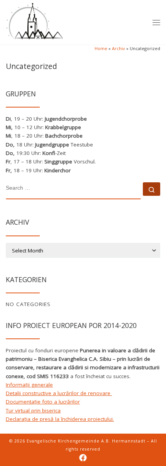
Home (101, 48)
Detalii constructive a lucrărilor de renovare (59, 393)
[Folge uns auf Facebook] (83, 457)
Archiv (118, 48)
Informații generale (29, 384)
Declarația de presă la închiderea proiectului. (60, 419)
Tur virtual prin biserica (33, 410)
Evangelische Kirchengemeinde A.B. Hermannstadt (86, 441)
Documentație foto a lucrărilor (43, 401)
